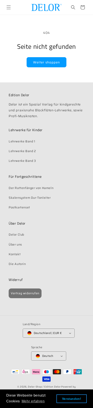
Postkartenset (19, 207)
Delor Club (16, 234)
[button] (8, 7)
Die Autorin (17, 263)
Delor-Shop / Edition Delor (44, 387)
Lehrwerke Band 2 (22, 151)
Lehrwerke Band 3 (22, 160)
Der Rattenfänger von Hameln (31, 188)
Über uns (15, 244)
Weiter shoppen (46, 62)
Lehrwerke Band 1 (22, 141)
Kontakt (15, 254)
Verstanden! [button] (71, 398)
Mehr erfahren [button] (33, 401)
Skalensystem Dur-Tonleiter (30, 197)
